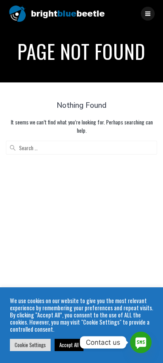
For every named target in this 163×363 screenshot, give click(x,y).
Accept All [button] (69, 345)
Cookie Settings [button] (30, 345)
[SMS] (141, 342)
